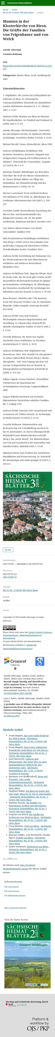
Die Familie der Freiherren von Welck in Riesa (26, 816)
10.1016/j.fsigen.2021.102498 (18, 693)
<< (4, 858)
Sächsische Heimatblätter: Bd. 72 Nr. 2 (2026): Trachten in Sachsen (26, 770)
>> (16, 858)
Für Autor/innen (11, 891)
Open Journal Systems (15, 907)
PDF (9, 550)
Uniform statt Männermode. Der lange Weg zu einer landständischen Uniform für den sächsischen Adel (28, 763)
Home (5, 9)
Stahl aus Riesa (32, 826)
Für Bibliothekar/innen (14, 895)
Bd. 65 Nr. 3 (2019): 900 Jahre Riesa (18, 12)
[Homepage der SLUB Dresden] (11, 1005)
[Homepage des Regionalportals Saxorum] (22, 1005)
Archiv (15, 9)
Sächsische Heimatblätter (19, 3)
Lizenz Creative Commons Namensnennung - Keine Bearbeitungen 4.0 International (27, 635)
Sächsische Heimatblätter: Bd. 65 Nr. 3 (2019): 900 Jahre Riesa (28, 741)
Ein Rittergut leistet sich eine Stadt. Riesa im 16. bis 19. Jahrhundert (30, 792)
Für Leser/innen (11, 886)
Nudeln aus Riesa (25, 837)
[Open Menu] (3, 3)
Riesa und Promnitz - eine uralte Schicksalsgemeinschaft (28, 779)
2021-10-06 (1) (10, 577)
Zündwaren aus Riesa (38, 846)
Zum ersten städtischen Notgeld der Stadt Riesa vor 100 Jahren (28, 749)
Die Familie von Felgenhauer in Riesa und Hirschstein (27, 804)
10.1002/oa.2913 (12, 715)
